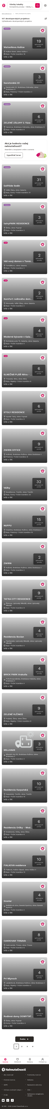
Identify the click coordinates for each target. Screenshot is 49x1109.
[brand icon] (4, 5)
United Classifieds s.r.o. (20, 1106)
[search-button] (37, 5)
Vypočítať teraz (14, 155)
